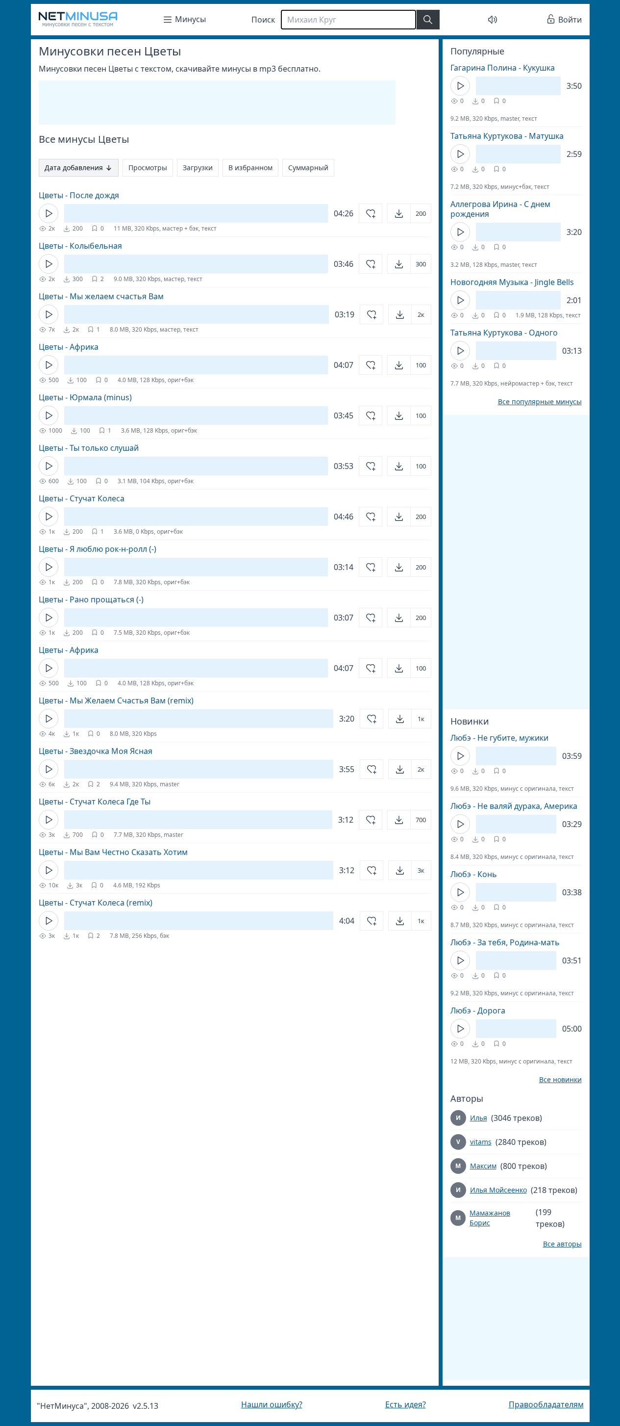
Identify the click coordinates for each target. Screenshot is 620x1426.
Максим (483, 1165)
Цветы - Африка (69, 347)
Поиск (263, 19)
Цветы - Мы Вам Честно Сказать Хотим (113, 852)
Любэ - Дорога (477, 1010)
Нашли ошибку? (271, 1404)
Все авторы (562, 1244)
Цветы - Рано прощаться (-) (91, 599)
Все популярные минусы (540, 401)
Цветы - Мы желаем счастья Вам (101, 296)
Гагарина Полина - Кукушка (502, 68)
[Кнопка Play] (48, 213)
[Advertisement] (217, 102)
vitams (481, 1141)
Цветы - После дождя (79, 195)
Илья (478, 1117)
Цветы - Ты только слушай (89, 448)
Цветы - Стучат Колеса (81, 498)
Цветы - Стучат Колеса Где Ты (94, 801)
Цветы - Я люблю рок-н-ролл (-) (97, 549)
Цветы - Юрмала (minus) (85, 397)
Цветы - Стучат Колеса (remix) (95, 902)
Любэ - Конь (473, 874)
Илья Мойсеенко (498, 1189)
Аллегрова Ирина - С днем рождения (500, 209)
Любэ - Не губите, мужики (499, 738)
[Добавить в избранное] (370, 213)
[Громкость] (492, 19)
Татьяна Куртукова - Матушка (507, 136)
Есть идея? (405, 1404)
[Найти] (428, 19)
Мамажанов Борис (490, 1217)
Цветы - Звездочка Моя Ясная (95, 751)
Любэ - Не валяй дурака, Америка (513, 806)
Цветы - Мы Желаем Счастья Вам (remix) (116, 700)
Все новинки (560, 1079)
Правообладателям (546, 1404)
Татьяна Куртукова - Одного (504, 332)
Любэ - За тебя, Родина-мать (505, 942)
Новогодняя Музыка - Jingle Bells (512, 282)
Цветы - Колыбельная (80, 246)
